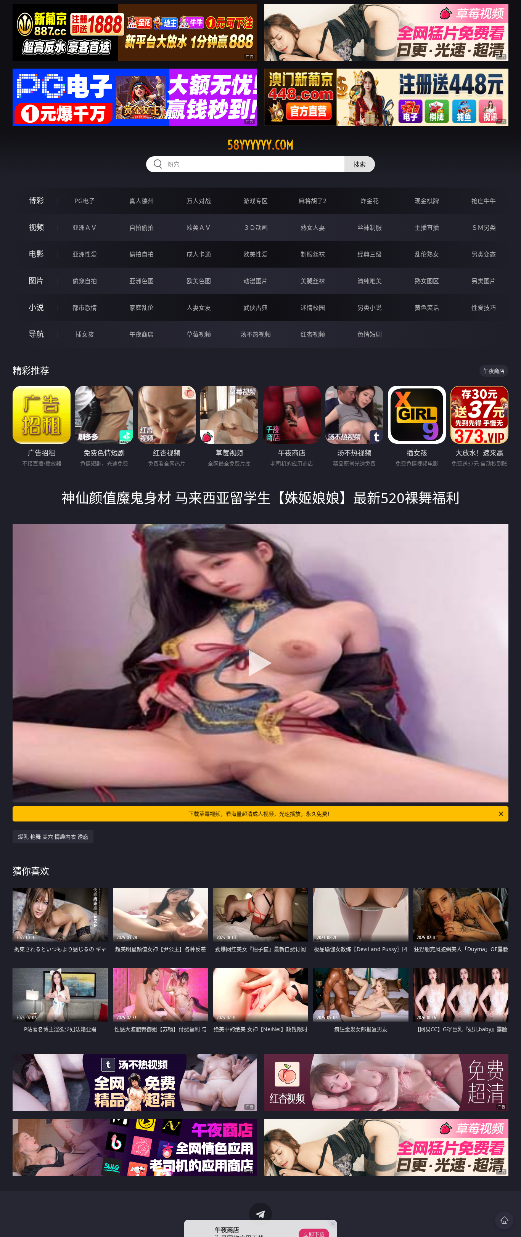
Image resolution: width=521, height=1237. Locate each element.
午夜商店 (141, 334)
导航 (36, 334)
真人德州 (141, 201)
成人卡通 (199, 254)
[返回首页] (504, 1220)
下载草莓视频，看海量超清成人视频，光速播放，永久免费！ (260, 813)
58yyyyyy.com (260, 144)
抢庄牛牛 (483, 201)
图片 (36, 281)
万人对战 (199, 201)
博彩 (36, 201)
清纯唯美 (369, 281)
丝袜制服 (369, 227)
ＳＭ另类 (483, 227)
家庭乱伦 (141, 307)
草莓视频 (199, 334)
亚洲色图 (141, 281)
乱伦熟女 (427, 254)
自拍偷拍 (141, 227)
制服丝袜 (313, 254)
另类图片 (483, 281)
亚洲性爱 (84, 254)
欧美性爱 (255, 254)
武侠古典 (255, 307)
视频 (36, 227)
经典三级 (369, 254)
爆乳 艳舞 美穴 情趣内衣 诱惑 (53, 836)
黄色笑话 (427, 307)
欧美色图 (199, 281)
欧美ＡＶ (199, 227)
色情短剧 (369, 334)
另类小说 (369, 307)
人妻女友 (199, 307)
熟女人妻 (313, 227)
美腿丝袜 (313, 281)
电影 (36, 254)
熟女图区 (427, 281)
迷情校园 (313, 307)
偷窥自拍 (84, 281)
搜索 (360, 164)
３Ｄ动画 (255, 227)
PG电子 (84, 201)
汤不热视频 (255, 334)
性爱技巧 (483, 307)
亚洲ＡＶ (84, 227)
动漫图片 (255, 281)
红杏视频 (313, 334)
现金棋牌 (427, 201)
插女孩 (85, 334)
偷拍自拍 (141, 254)
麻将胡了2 (312, 201)
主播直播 (427, 227)
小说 (36, 307)
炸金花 (369, 201)
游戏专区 (255, 201)
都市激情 (84, 307)
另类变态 (483, 254)
